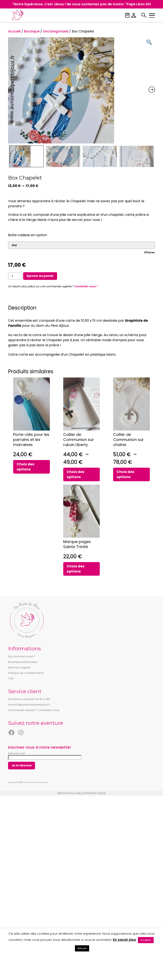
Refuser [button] (82, 948)
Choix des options (25, 467)
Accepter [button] (146, 940)
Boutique (31, 31)
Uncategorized (55, 31)
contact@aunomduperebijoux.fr (29, 704)
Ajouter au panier (40, 276)
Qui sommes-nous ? (21, 656)
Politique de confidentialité (26, 673)
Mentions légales (19, 667)
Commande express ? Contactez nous (33, 710)
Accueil (14, 31)
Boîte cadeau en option (27, 235)
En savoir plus (124, 939)
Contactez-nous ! (85, 286)
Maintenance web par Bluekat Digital (82, 793)
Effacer (149, 252)
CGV (11, 678)
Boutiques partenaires (23, 662)
